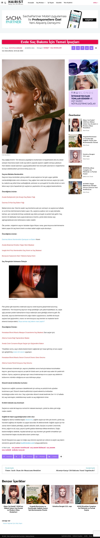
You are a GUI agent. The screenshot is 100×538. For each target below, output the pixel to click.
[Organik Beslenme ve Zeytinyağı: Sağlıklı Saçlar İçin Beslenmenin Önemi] (75, 140)
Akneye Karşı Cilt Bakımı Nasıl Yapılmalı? (75, 470)
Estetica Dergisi (15, 48)
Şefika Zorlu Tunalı (88, 176)
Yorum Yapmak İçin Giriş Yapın (12, 523)
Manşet (46, 48)
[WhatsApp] (87, 48)
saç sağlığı (6, 450)
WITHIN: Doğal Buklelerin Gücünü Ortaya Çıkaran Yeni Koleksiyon (90, 187)
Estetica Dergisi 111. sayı (89, 155)
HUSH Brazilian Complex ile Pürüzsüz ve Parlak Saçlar (90, 171)
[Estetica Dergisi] (3, 48)
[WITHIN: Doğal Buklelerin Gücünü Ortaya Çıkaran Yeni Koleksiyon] (75, 187)
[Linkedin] (91, 48)
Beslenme (29, 419)
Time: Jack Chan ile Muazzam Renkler (23, 470)
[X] (78, 48)
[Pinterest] (82, 48)
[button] (5, 3)
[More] (96, 48)
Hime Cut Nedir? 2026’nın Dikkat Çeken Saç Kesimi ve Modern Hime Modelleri (90, 124)
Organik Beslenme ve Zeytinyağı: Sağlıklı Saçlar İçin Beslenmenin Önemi (90, 139)
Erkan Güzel (86, 159)
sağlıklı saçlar (18, 450)
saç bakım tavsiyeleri (20, 448)
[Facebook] (73, 48)
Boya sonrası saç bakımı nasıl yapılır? (32, 321)
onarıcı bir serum (19, 352)
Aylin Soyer (86, 130)
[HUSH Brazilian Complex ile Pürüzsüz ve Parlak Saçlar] (75, 172)
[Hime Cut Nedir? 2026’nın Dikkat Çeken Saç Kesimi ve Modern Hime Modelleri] (75, 125)
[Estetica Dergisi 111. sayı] (75, 156)
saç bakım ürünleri (38, 448)
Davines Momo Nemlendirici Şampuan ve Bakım (19, 239)
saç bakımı (51, 448)
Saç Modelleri (56, 48)
